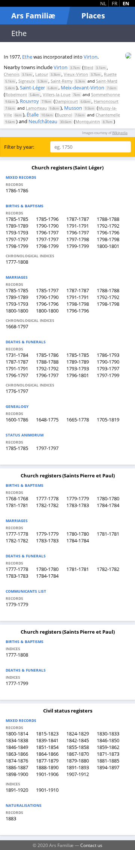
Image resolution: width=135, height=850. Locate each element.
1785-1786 (47, 355)
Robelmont (16, 94)
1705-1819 (108, 419)
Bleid (88, 67)
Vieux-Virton (76, 74)
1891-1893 (77, 767)
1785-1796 (47, 219)
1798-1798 (108, 239)
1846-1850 (108, 740)
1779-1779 (77, 498)
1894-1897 (108, 767)
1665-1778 (77, 419)
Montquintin (87, 121)
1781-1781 (17, 505)
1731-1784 (17, 355)
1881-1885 (108, 760)
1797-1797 (17, 239)
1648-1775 (47, 419)
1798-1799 (17, 246)
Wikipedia (120, 132)
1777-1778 (47, 498)
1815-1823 (47, 733)
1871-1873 (108, 753)
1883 (11, 818)
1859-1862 (108, 747)
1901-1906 (47, 774)
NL (103, 3)
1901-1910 (47, 790)
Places (93, 16)
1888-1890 (47, 767)
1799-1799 (77, 246)
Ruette (110, 74)
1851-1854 (47, 747)
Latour (41, 74)
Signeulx (26, 81)
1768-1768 (17, 498)
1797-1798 (77, 239)
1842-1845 (77, 740)
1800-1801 (108, 246)
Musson (73, 107)
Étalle (33, 114)
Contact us (91, 845)
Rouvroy (29, 101)
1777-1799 (17, 683)
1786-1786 (17, 190)
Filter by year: (19, 146)
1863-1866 (17, 753)
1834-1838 (17, 740)
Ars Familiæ (33, 16)
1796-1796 (108, 232)
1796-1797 (47, 232)
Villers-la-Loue (56, 94)
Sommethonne (105, 94)
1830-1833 (108, 733)
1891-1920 (17, 790)
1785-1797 (47, 290)
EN (126, 3)
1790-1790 (47, 225)
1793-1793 (17, 232)
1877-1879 (47, 760)
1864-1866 (47, 753)
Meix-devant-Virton (82, 87)
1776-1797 (17, 391)
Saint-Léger (32, 87)
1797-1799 (108, 375)
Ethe (27, 56)
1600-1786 (17, 419)
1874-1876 (17, 760)
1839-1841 (47, 740)
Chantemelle (108, 115)
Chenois (12, 74)
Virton (91, 56)
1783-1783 (77, 505)
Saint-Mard (106, 81)
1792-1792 (108, 225)
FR (114, 3)
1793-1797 (108, 368)
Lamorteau (36, 108)
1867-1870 (77, 753)
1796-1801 (77, 375)
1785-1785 (17, 219)
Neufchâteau (42, 121)
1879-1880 (77, 760)
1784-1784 (108, 505)
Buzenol (64, 115)
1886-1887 (17, 767)
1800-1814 (17, 733)
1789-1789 (17, 225)
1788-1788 (108, 219)
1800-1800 (17, 310)
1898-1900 (17, 774)
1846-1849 (17, 747)
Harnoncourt (106, 101)
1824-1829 (77, 733)
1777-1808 (17, 261)
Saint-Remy (62, 81)
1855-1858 (77, 747)
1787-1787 (77, 219)
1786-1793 (108, 355)
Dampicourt (66, 101)
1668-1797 (17, 326)
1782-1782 (47, 505)
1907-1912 (77, 774)
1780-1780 (108, 498)
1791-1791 (77, 225)
